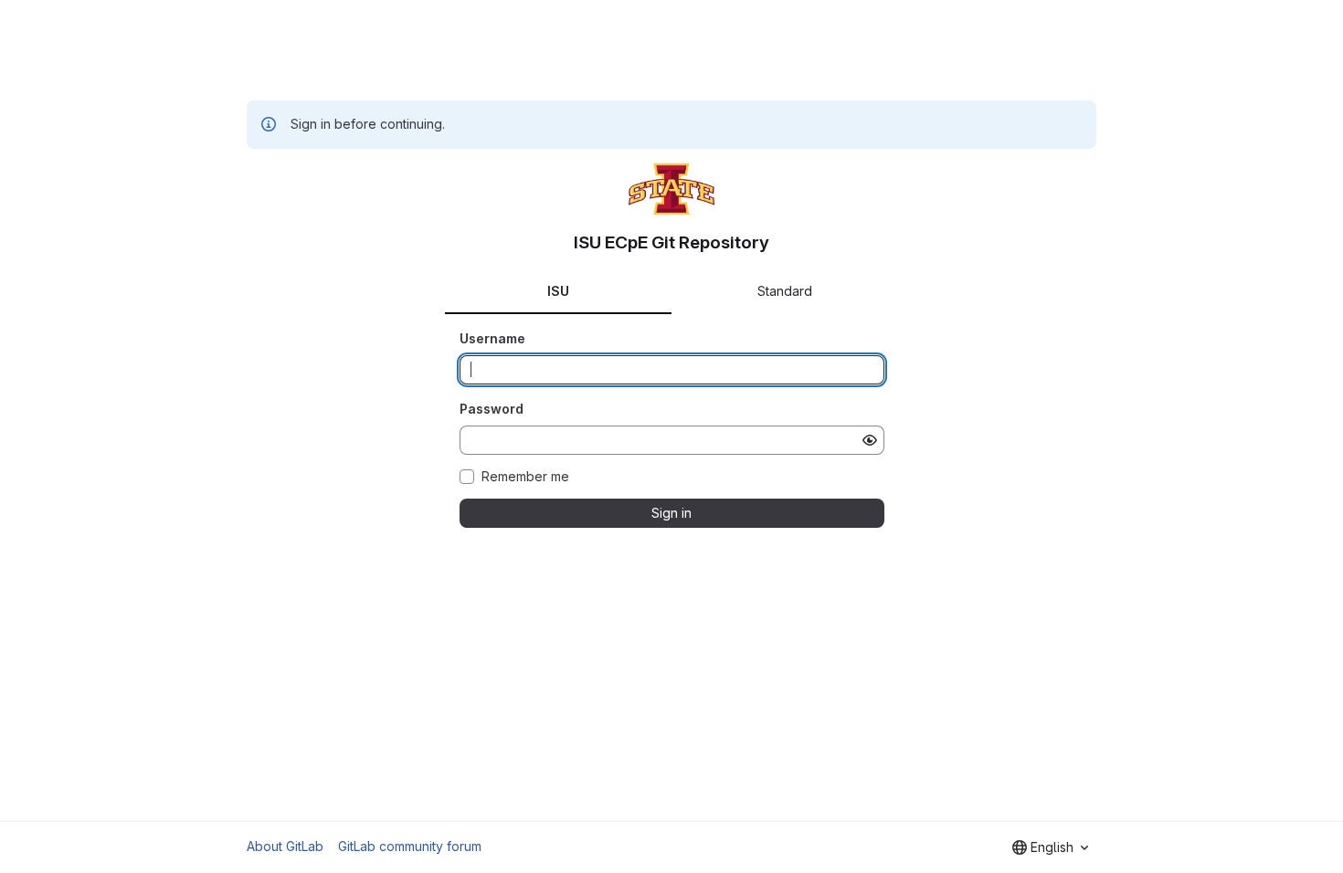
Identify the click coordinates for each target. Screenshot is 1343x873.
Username (492, 338)
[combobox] (1050, 847)
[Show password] (869, 440)
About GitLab (285, 846)
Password (491, 408)
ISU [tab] (558, 291)
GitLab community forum (409, 846)
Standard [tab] (784, 291)
